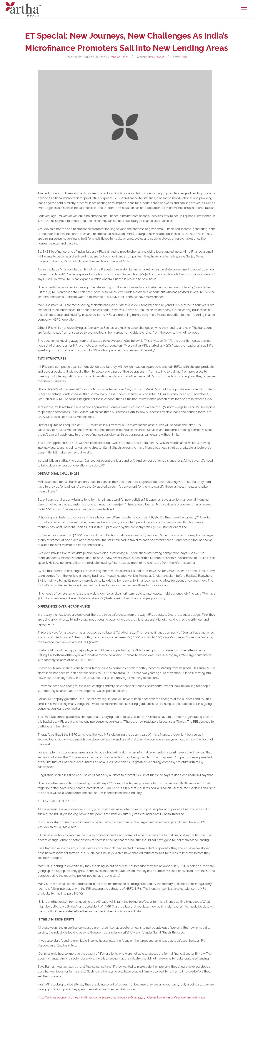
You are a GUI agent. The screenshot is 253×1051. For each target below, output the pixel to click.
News (151, 57)
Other (184, 57)
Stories (160, 57)
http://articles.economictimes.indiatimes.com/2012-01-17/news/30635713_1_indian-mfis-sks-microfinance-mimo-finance (121, 997)
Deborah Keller (119, 57)
